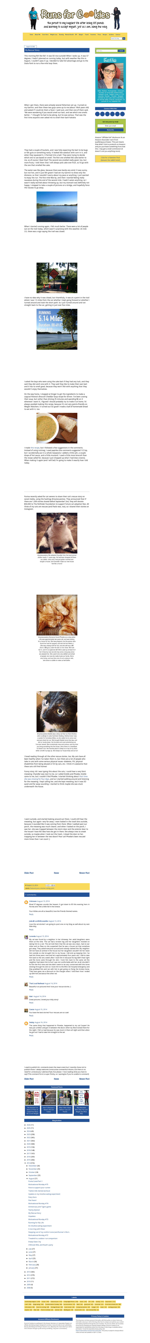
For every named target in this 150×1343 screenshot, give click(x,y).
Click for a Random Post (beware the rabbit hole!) (110, 158)
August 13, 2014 (43, 901)
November (33, 1169)
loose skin (97, 1304)
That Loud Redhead (36, 983)
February (32, 1265)
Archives (111, 34)
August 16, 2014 (41, 1022)
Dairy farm (32, 1197)
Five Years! (32, 1200)
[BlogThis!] (48, 885)
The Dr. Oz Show (45, 1310)
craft (26, 1304)
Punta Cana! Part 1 (35, 1181)
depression (109, 1301)
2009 (29, 1284)
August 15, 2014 (41, 1009)
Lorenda (32, 936)
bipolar (27, 1310)
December (33, 1166)
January (32, 1268)
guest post (87, 1304)
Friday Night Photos (69, 1301)
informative (28, 1307)
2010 (29, 1281)
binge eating (36, 1304)
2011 (29, 1278)
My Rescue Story (34, 1213)
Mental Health (69, 34)
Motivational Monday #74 (38, 1203)
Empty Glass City (34, 1242)
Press (99, 34)
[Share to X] (50, 885)
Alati (31, 996)
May (30, 1255)
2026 (29, 1125)
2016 (29, 1157)
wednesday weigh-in (30, 1301)
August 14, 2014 (51, 983)
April (31, 1258)
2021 (29, 1141)
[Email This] (47, 885)
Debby (31, 1022)
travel (81, 1301)
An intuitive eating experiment (40, 1226)
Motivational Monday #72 (38, 1235)
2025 (29, 1128)
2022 (29, 1137)
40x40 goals (67, 1310)
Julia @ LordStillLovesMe (38, 921)
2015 (29, 1160)
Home (31, 34)
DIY (76, 34)
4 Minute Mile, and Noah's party (40, 1245)
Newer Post (84, 872)
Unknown (33, 901)
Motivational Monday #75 (38, 1184)
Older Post (29, 872)
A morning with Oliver (36, 1229)
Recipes (105, 34)
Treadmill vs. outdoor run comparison (42, 1238)
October (32, 1172)
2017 (29, 1153)
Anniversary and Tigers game (39, 1207)
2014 (29, 1163)
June (31, 1252)
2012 (29, 1275)
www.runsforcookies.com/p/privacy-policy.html (88, 1330)
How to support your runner (39, 1187)
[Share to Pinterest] (54, 885)
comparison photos (81, 1307)
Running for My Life (36, 1223)
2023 (29, 1134)
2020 (29, 1144)
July (30, 1249)
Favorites (93, 34)
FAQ (35, 1310)
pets (52, 888)
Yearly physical (34, 1210)
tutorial (57, 1310)
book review (68, 1307)
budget (94, 1307)
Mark (78, 1304)
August (32, 1178)
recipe (43, 1301)
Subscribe (110, 130)
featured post (35, 888)
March (31, 1261)
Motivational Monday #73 (38, 1219)
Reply (31, 914)
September (33, 1175)
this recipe (35, 447)
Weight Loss (53, 34)
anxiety (98, 1301)
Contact (118, 34)
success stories (68, 1304)
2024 (29, 1131)
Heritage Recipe (55, 1307)
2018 (29, 1150)
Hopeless (32, 1216)
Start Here (45, 34)
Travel (87, 34)
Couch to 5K (78, 1310)
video (102, 1307)
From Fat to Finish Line (111, 1304)
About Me (37, 34)
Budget (81, 34)
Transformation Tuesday (52, 1304)
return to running (41, 1307)
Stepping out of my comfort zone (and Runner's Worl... (49, 1232)
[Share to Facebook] (52, 885)
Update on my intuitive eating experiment (44, 1194)
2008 (29, 1288)
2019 (29, 1147)
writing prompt (113, 1307)
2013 (29, 1272)
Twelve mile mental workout (39, 1191)
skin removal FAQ (91, 1310)
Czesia (31, 1009)
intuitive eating (45, 888)
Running (61, 34)
